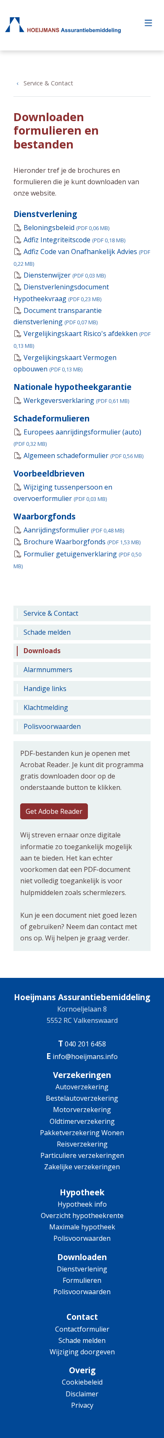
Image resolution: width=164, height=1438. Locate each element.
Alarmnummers (48, 669)
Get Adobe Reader (54, 811)
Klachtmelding (46, 707)
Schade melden (47, 632)
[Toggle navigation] (148, 25)
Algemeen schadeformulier (83, 455)
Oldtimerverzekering (82, 1121)
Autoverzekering (82, 1086)
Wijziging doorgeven (82, 1351)
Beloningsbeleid (66, 227)
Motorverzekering (82, 1109)
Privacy (82, 1405)
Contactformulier (82, 1329)
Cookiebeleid (82, 1382)
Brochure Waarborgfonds (82, 541)
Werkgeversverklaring (76, 400)
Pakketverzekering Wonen (82, 1132)
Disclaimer (82, 1393)
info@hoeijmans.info (85, 1056)
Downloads (42, 650)
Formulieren (82, 1280)
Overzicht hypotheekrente (82, 1215)
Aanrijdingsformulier (74, 530)
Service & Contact (48, 83)
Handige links (45, 688)
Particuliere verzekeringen (82, 1155)
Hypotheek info (82, 1204)
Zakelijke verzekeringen (82, 1166)
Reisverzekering (82, 1144)
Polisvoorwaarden (52, 726)
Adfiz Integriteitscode (74, 239)
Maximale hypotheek (82, 1226)
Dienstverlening (82, 1269)
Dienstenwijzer (65, 275)
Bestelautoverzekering (82, 1098)
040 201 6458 (85, 1044)
